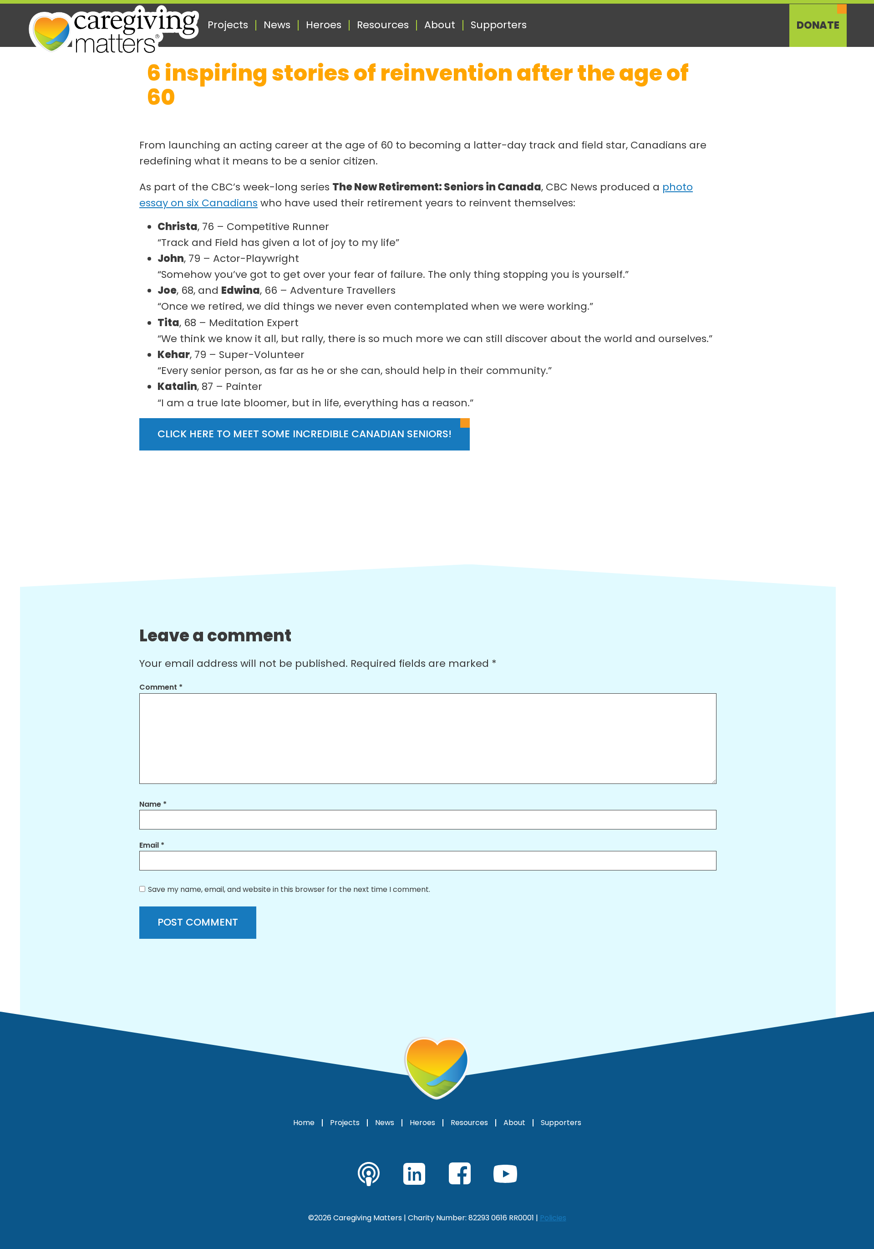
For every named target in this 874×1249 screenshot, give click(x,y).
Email (151, 845)
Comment (161, 687)
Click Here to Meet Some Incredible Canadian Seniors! (305, 434)
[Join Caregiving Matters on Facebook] (459, 1173)
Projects (228, 25)
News (277, 25)
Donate (818, 25)
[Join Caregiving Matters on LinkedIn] (414, 1173)
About (439, 25)
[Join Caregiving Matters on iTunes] (368, 1173)
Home (304, 1122)
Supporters (499, 25)
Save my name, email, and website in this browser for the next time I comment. (289, 889)
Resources (383, 25)
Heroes (323, 25)
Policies (553, 1218)
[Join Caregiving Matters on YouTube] (505, 1173)
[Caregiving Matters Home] (113, 31)
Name (153, 804)
